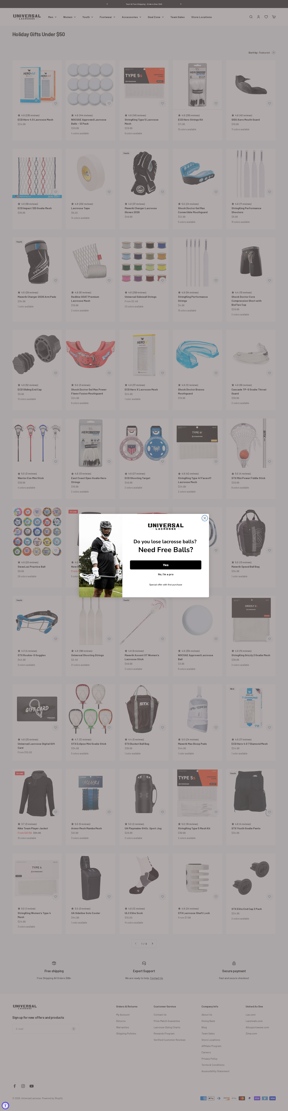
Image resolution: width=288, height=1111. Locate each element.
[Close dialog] (205, 518)
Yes (165, 564)
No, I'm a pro (166, 574)
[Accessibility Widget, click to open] (5, 1105)
